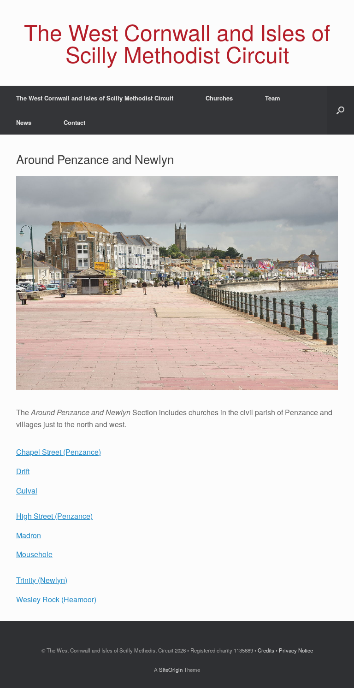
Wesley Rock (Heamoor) (56, 599)
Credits (266, 650)
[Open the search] (340, 110)
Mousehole (34, 554)
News (23, 122)
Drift (23, 471)
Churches (219, 98)
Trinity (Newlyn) (41, 580)
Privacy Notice (296, 650)
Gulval (26, 490)
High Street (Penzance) (54, 516)
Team (272, 98)
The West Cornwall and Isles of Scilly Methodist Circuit (94, 98)
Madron (28, 535)
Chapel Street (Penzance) (58, 452)
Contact (74, 122)
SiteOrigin (171, 669)
